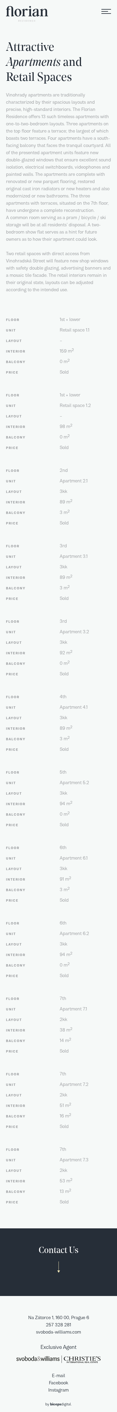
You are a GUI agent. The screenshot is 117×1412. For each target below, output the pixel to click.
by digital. (58, 1404)
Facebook (58, 1382)
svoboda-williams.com (58, 1331)
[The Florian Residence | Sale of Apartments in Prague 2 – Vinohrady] (27, 14)
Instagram (58, 1389)
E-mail (58, 1375)
